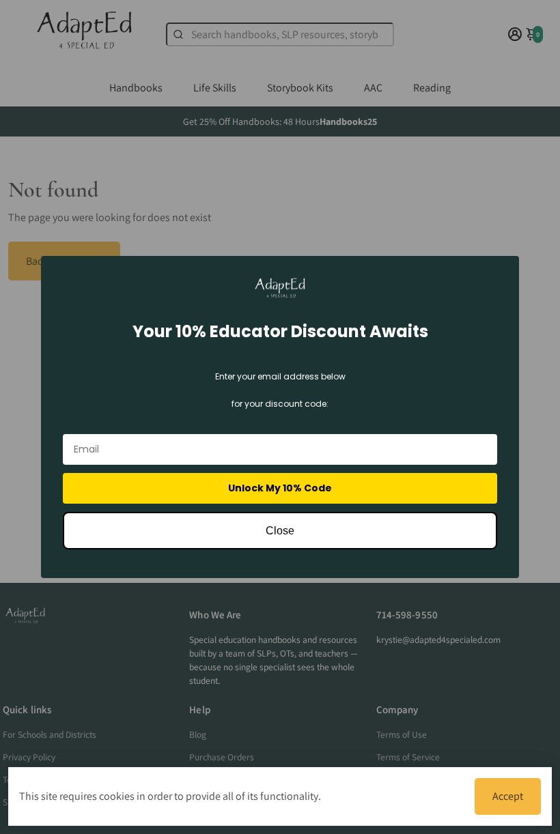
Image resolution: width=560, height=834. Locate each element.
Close (280, 530)
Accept (507, 796)
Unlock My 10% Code (280, 488)
